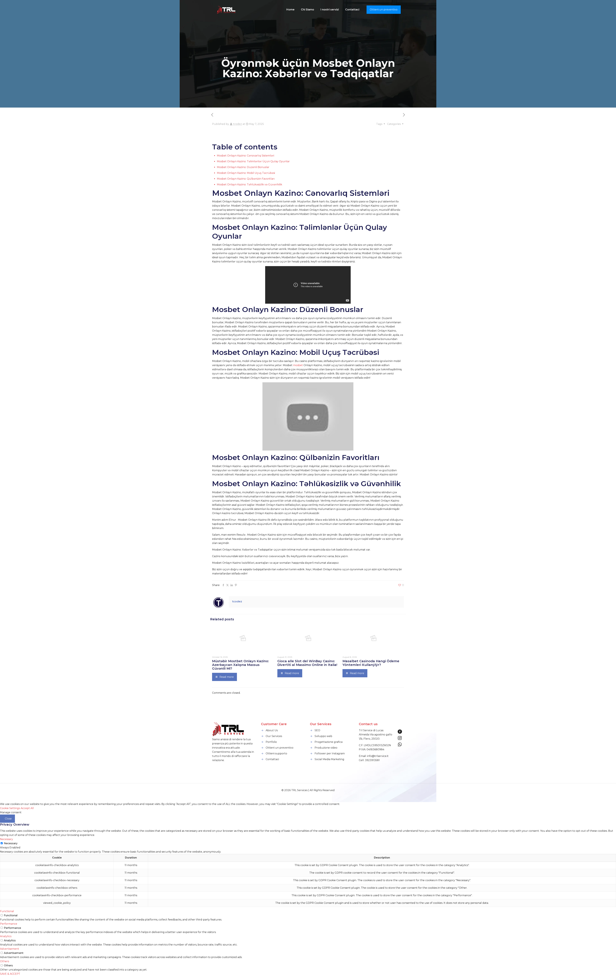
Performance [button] (8, 923)
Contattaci (272, 759)
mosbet (298, 365)
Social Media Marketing (329, 759)
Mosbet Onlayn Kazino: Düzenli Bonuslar (243, 167)
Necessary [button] (6, 839)
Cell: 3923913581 (369, 760)
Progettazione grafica (328, 741)
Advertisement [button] (9, 948)
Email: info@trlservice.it (374, 756)
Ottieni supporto (276, 753)
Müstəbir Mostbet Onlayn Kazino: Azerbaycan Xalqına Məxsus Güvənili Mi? (240, 664)
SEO (317, 730)
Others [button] (4, 961)
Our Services (274, 736)
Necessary (10, 843)
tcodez (237, 124)
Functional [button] (7, 911)
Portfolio (271, 741)
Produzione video (326, 747)
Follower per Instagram (330, 753)
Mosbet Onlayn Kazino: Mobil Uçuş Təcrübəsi (246, 172)
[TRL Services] (226, 9)
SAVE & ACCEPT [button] (10, 973)
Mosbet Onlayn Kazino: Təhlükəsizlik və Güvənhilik (249, 184)
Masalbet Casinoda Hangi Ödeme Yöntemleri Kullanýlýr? (370, 663)
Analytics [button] (5, 936)
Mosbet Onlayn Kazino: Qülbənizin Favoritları (246, 178)
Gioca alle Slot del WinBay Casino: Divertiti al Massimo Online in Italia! (307, 663)
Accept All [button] (27, 808)
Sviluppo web (323, 736)
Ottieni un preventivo (384, 9)
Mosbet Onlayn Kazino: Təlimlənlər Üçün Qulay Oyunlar (253, 161)
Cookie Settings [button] (10, 808)
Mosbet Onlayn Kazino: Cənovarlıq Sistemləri (245, 155)
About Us (272, 730)
